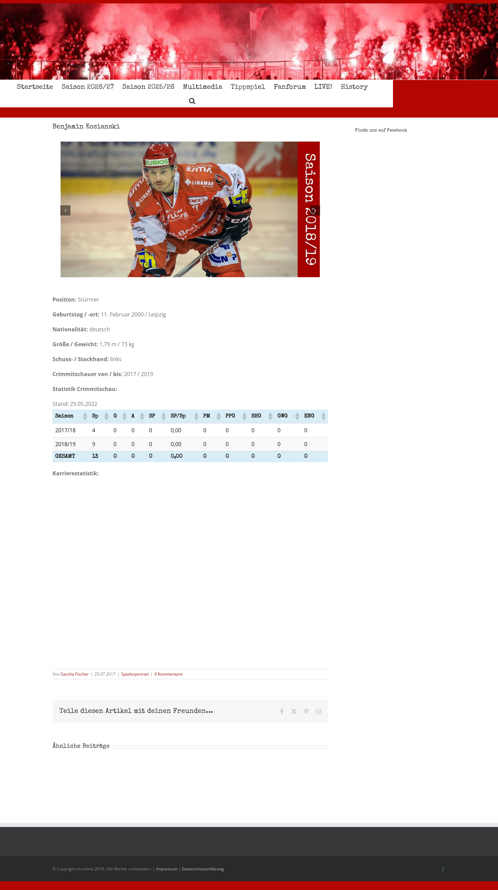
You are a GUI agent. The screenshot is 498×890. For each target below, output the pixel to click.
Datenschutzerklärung (203, 869)
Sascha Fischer (75, 674)
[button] (192, 100)
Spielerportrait (135, 674)
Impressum (167, 869)
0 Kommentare (168, 674)
